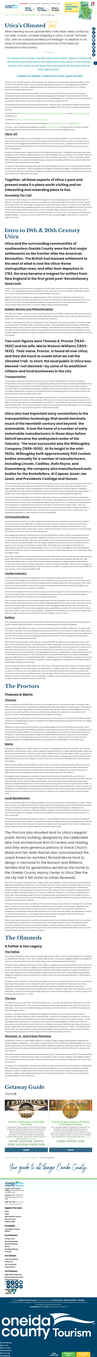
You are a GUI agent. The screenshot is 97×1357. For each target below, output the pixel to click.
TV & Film (8, 1252)
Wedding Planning (11, 1249)
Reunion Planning (11, 1244)
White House (24, 113)
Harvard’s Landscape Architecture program (30, 120)
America (24, 4)
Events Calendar (34, 4)
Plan (54, 1354)
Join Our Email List (11, 1259)
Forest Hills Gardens (53, 127)
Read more (32, 1139)
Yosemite (59, 123)
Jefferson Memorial (80, 113)
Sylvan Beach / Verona (13, 1217)
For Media (10, 1225)
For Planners (11, 1235)
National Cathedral (37, 113)
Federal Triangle (62, 113)
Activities (12, 1141)
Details (26, 1150)
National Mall (50, 113)
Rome (7, 1214)
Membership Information (14, 1277)
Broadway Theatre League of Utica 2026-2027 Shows (26, 1123)
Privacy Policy (57, 1300)
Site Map (81, 1300)
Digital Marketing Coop (13, 1275)
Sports (7, 1246)
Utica (41, 1144)
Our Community (10, 1264)
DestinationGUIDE (83, 1354)
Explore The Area (13, 1208)
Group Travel (9, 1239)
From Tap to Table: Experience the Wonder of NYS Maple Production (71, 1123)
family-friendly (21, 1144)
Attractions (37, 1141)
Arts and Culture (24, 1141)
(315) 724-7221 (10, 1202)
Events (10, 1144)
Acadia (66, 123)
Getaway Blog (45, 4)
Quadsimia (35, 1307)
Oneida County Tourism (27, 1300)
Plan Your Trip (55, 4)
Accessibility (71, 1300)
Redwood (76, 123)
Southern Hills (10, 1222)
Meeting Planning (11, 1241)
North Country (10, 1219)
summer (33, 1144)
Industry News (10, 1267)
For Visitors (10, 1255)
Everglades (51, 123)
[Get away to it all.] (48, 1340)
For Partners (11, 1271)
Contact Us (9, 1262)
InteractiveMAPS (68, 1354)
